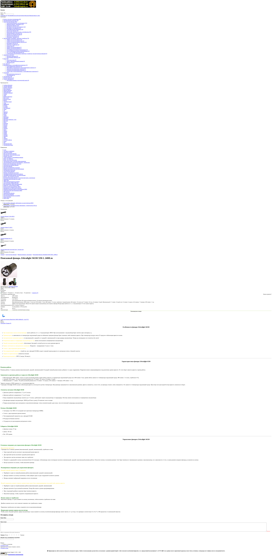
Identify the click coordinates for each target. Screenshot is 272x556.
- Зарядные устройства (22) (12, 44)
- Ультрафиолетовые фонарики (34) (14, 29)
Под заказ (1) (6, 63)
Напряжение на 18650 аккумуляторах (12, 188)
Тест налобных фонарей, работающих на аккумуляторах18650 (18, 203)
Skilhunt (5, 131)
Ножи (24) (5, 58)
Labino (5, 115)
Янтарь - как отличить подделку (11, 176)
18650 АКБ (6, 180)
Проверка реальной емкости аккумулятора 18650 (15, 189)
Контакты (14, 15)
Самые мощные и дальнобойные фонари (13, 157)
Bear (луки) (6, 98)
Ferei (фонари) (6, 108)
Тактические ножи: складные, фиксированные (14, 161)
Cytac (4, 103)
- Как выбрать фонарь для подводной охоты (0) (17, 80)
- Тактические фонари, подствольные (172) (16, 23)
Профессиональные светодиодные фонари (13, 169)
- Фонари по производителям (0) (14, 34)
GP (4, 110)
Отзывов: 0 (10, 292)
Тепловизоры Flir (7, 143)
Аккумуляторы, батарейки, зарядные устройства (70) (16, 38)
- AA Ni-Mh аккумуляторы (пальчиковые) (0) (17, 49)
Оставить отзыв (19, 292)
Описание (3, 323)
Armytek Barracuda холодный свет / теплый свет (12, 249)
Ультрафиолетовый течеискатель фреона (13, 174)
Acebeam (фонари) (7, 85)
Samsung (5, 128)
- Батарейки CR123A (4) (12, 43)
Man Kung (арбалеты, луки (9, 119)
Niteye (4, 122)
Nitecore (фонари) (7, 90)
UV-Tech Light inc (7, 140)
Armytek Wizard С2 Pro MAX (7, 216)
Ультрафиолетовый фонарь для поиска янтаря (14, 175)
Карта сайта (37, 15)
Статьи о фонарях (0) (8, 79)
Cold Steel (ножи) (7, 101)
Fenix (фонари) (7, 89)
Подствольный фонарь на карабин (11, 195)
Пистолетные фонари (8, 194)
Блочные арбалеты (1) (8, 77)
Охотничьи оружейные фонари (10, 165)
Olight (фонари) (7, 91)
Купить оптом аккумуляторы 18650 (11, 186)
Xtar (4, 142)
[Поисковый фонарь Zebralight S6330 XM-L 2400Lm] (9, 277)
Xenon (4, 141)
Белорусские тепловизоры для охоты (12, 163)
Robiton (5, 127)
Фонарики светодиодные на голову (12, 179)
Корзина (27, 15)
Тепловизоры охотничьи (9, 170)
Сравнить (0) (35, 292)
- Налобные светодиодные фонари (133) (16, 27)
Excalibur (5, 106)
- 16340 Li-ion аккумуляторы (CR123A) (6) (16, 42)
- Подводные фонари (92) (12, 30)
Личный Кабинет (21, 15)
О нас (5, 15)
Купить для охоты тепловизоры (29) (12, 19)
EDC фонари (6, 191)
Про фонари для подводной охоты (11, 155)
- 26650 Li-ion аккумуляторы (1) (13, 48)
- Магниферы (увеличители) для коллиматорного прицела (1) (21, 67)
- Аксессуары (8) (10, 46)
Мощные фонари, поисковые (25, 254)
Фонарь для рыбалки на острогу (11, 172)
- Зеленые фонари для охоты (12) (14, 33)
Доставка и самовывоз (8, 151)
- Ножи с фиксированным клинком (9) (15, 61)
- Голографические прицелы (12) (14, 66)
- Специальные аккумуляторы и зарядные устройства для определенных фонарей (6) (26, 53)
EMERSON (6, 104)
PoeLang (5, 124)
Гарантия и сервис (7, 152)
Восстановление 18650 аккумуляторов (12, 184)
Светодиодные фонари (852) (10, 21)
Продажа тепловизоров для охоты (11, 167)
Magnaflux (5, 118)
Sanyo (4, 129)
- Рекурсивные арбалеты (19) (13, 57)
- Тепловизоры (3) (10, 75)
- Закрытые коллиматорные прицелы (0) (16, 69)
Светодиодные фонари (11, 254)
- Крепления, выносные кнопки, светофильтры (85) (18, 32)
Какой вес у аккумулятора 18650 (11, 185)
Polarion (5, 126)
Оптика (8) (6, 72)
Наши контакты (7, 197)
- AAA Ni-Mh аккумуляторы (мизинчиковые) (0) (17, 51)
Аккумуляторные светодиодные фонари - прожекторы (16, 162)
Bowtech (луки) (7, 99)
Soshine (5, 132)
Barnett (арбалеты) (7, 96)
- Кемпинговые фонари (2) (12, 35)
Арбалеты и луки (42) (8, 55)
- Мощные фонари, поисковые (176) (15, 24)
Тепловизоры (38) (7, 76)
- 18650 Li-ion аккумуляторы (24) (14, 39)
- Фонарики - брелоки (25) (12, 37)
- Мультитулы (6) (10, 62)
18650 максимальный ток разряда (11, 181)
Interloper (5, 112)
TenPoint (5, 134)
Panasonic (5, 123)
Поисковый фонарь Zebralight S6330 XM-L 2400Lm (45, 254)
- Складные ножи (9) (11, 60)
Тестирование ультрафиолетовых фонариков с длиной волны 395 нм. (20, 205)
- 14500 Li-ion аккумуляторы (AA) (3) (15, 41)
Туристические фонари (9, 171)
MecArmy (5, 120)
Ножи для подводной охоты (10, 160)
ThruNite (5, 136)
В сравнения (27, 292)
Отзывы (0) (8, 323)
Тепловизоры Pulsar (8, 145)
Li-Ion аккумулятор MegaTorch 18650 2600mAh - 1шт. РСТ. (15, 319)
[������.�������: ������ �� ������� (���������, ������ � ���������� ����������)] (15, 554)
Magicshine (6, 117)
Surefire (5, 133)
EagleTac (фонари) (7, 87)
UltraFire (5, 138)
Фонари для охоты (7, 156)
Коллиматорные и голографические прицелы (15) (15, 65)
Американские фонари (8, 193)
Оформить (31, 15)
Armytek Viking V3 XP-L (6, 227)
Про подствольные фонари (9, 153)
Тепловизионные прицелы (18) (10, 20)
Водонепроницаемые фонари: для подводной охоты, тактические (19, 177)
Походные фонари (7, 166)
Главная (2, 15)
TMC (4, 137)
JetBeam (5, 113)
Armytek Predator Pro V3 (6, 238)
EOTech (5, 105)
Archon (5, 94)
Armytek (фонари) (7, 86)
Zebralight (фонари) (8, 92)
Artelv (4, 95)
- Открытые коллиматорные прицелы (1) (16, 70)
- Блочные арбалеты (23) (12, 56)
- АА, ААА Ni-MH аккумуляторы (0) (15, 52)
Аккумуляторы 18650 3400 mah (10, 183)
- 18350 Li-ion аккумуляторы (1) (13, 47)
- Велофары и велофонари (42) (13, 28)
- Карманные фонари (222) (12, 25)
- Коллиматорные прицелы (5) (13, 74)
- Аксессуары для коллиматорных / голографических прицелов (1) (22, 71)
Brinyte (5, 100)
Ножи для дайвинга (8, 158)
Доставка (9, 15)
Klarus (4, 114)
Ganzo (4, 109)
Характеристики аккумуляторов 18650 (12, 190)
